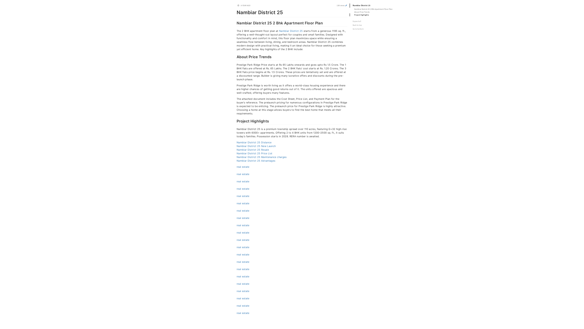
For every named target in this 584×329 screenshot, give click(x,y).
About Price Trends (362, 12)
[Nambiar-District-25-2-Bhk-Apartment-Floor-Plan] (235, 23)
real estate (243, 166)
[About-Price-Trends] (235, 56)
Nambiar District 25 (291, 30)
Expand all (357, 21)
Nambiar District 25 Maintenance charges (262, 157)
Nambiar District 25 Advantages (256, 160)
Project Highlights (361, 15)
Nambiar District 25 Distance (254, 142)
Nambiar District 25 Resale (253, 149)
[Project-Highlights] (235, 121)
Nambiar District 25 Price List (254, 153)
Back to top (357, 25)
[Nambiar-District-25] (235, 11)
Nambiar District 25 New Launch (256, 146)
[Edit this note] (346, 5)
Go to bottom (358, 29)
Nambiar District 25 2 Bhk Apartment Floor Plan (373, 9)
